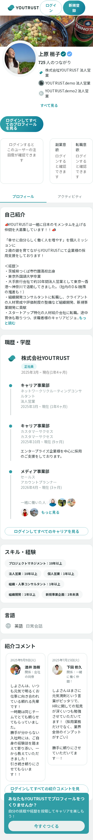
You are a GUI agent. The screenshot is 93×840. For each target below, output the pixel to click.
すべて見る (49, 105)
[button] (46, 31)
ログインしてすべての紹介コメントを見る (45, 790)
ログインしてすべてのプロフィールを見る (21, 124)
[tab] (23, 196)
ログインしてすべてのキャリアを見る (46, 531)
